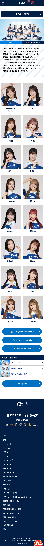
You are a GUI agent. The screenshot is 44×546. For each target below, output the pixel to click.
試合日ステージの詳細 (24, 340)
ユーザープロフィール (11, 513)
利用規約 (6, 505)
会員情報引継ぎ (8, 525)
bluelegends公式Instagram (23, 332)
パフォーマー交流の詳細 (22, 348)
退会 (5, 529)
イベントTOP (22, 384)
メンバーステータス (10, 521)
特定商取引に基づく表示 (12, 509)
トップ (11, 42)
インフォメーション (33, 42)
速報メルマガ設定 (9, 517)
